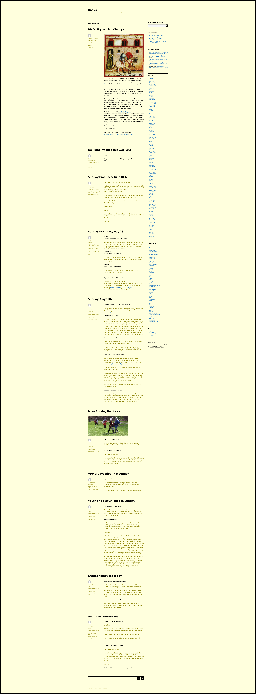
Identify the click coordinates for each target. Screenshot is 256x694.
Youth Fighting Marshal (93, 192)
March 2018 (151, 198)
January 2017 (152, 218)
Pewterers (151, 300)
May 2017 (151, 212)
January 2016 (152, 235)
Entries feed (151, 332)
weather (90, 491)
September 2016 (152, 224)
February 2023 (152, 116)
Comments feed (152, 334)
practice (95, 43)
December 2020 (152, 152)
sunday (96, 194)
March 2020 (151, 165)
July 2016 (151, 226)
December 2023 (152, 102)
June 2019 (151, 177)
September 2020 (152, 156)
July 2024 (151, 92)
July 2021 (151, 142)
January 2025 (152, 84)
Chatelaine (151, 261)
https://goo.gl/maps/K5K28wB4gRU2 (121, 287)
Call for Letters (152, 257)
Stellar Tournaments (153, 311)
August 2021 (151, 141)
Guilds (150, 282)
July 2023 (151, 109)
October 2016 (152, 222)
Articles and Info (152, 250)
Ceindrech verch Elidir (93, 38)
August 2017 (151, 208)
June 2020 (151, 161)
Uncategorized (91, 42)
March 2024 (151, 98)
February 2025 (152, 82)
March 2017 (151, 215)
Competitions (152, 267)
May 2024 (151, 95)
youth (89, 195)
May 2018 (151, 196)
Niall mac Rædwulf (92, 308)
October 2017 (152, 205)
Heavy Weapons (91, 165)
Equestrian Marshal (153, 274)
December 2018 (152, 186)
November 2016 (152, 221)
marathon (93, 518)
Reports (150, 303)
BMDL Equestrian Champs (106, 29)
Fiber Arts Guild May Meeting (155, 37)
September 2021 (152, 140)
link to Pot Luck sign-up (124, 112)
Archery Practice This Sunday (108, 473)
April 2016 (151, 231)
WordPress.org (152, 335)
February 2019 (152, 183)
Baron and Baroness (153, 254)
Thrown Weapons (153, 313)
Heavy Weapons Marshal (154, 285)
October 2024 (152, 88)
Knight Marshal (91, 162)
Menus (150, 293)
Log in (150, 331)
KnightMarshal (91, 158)
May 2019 (151, 179)
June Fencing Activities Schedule (156, 35)
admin (89, 185)
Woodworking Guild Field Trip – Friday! (158, 53)
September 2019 (152, 173)
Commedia (151, 265)
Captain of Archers (153, 258)
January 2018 (152, 201)
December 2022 (152, 119)
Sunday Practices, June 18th (107, 177)
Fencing (151, 278)
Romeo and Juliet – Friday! (160, 56)
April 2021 (151, 147)
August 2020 (151, 158)
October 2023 (152, 105)
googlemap (108, 312)
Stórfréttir (93, 10)
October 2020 (152, 155)
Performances (152, 299)
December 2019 (152, 169)
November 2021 (152, 137)
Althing (150, 247)
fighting (97, 251)
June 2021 (151, 144)
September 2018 (152, 190)
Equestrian (151, 272)
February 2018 (152, 200)
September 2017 (152, 207)
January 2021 (152, 151)
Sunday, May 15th (100, 299)
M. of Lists (151, 288)
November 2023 (152, 103)
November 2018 (152, 187)
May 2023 (151, 112)
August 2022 (151, 124)
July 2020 (151, 159)
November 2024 (152, 87)
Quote (89, 628)
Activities (90, 189)
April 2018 (151, 197)
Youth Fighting (152, 320)
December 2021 (152, 135)
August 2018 (151, 191)
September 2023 (152, 106)
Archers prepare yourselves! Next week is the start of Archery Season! (158, 59)
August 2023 (151, 108)
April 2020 (151, 163)
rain (89, 519)
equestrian (90, 43)
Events (150, 275)
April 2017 (151, 214)
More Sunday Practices (104, 411)
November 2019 (152, 170)
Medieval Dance (152, 290)
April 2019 (151, 180)
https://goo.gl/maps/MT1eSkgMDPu (114, 364)
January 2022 (152, 134)
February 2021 (152, 149)
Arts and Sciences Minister (154, 253)
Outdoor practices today (105, 575)
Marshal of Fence (95, 246)
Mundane (151, 295)
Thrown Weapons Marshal (154, 314)
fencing (93, 251)
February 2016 (152, 233)
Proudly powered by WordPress (100, 688)
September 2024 (152, 89)
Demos (150, 271)
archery (89, 251)
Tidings (150, 316)
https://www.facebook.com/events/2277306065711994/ (119, 134)
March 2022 (151, 131)
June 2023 (151, 110)
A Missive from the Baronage (155, 39)
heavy (89, 194)
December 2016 (152, 219)
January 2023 (152, 117)
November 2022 (152, 120)
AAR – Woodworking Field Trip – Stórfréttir (158, 52)
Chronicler (151, 262)
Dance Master (152, 269)
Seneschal (151, 307)
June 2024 (151, 94)
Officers (93, 191)
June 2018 (151, 194)
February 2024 (152, 99)
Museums (151, 296)
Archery (150, 248)
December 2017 (152, 203)
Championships (152, 260)
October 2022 (152, 122)
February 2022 (152, 133)
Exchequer (151, 276)
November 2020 (152, 154)
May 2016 (151, 229)
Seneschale (151, 309)
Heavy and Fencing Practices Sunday (103, 617)
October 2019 (152, 172)
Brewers (151, 255)
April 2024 (151, 96)
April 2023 (151, 113)
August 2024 (151, 91)
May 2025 (151, 78)
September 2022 (152, 123)
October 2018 (152, 189)
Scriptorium (151, 306)
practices (90, 45)
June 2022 (151, 127)
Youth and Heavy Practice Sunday (111, 500)
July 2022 (151, 126)
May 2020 (151, 162)
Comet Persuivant (153, 264)
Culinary (151, 268)
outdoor (92, 451)
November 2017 (152, 204)
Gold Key (151, 281)
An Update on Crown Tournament (156, 38)
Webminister (91, 634)
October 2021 (152, 138)
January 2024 (152, 101)
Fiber (150, 279)
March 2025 (151, 81)
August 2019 (151, 175)
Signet (150, 310)
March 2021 (151, 148)
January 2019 (152, 184)
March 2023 (151, 115)
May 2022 (151, 128)
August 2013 (151, 236)
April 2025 (151, 80)
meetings (90, 638)
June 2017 (151, 211)
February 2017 (152, 217)
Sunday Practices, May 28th (107, 231)
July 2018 (151, 193)
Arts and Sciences (153, 251)
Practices (97, 162)
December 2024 (152, 85)
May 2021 (151, 145)
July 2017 (151, 210)
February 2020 (152, 166)
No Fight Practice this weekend (110, 149)
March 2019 (151, 182)
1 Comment (90, 47)
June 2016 (151, 228)
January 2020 (152, 168)
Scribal (150, 304)
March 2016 (151, 232)
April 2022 (151, 130)
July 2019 (151, 176)
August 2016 (151, 225)
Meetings (90, 633)
